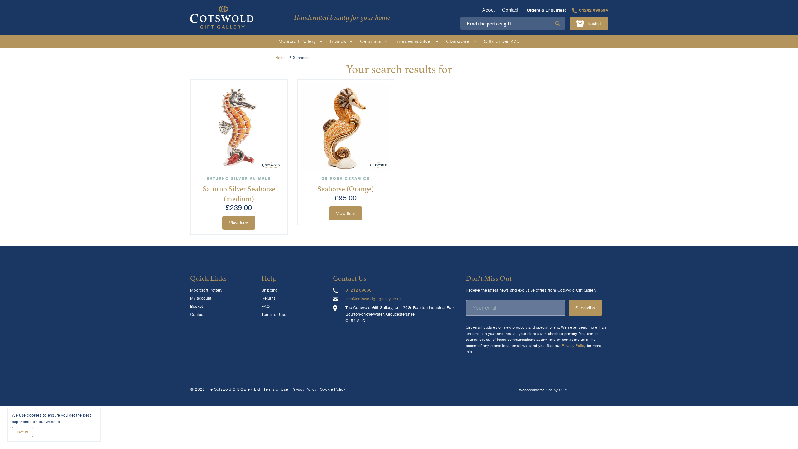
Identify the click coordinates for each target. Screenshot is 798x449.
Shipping (270, 290)
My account (200, 298)
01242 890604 (593, 10)
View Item (238, 223)
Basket (593, 23)
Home (280, 57)
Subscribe (585, 308)
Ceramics (370, 41)
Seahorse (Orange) (345, 187)
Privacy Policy (574, 345)
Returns (269, 298)
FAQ (266, 306)
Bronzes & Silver (413, 41)
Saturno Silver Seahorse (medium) (239, 192)
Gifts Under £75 (502, 41)
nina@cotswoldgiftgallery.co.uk (373, 299)
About (488, 10)
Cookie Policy (332, 389)
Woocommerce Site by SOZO (544, 390)
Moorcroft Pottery (297, 41)
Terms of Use (274, 314)
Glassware (457, 41)
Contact (510, 10)
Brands (338, 41)
